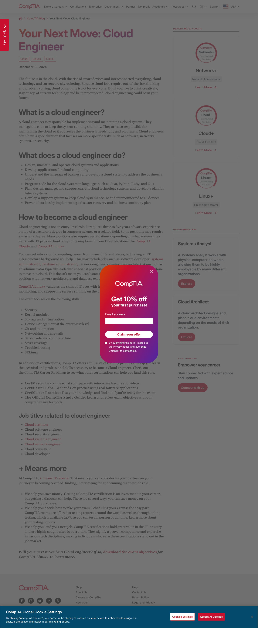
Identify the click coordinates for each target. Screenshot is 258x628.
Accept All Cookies (211, 616)
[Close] (252, 617)
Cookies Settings (182, 616)
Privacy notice (121, 346)
